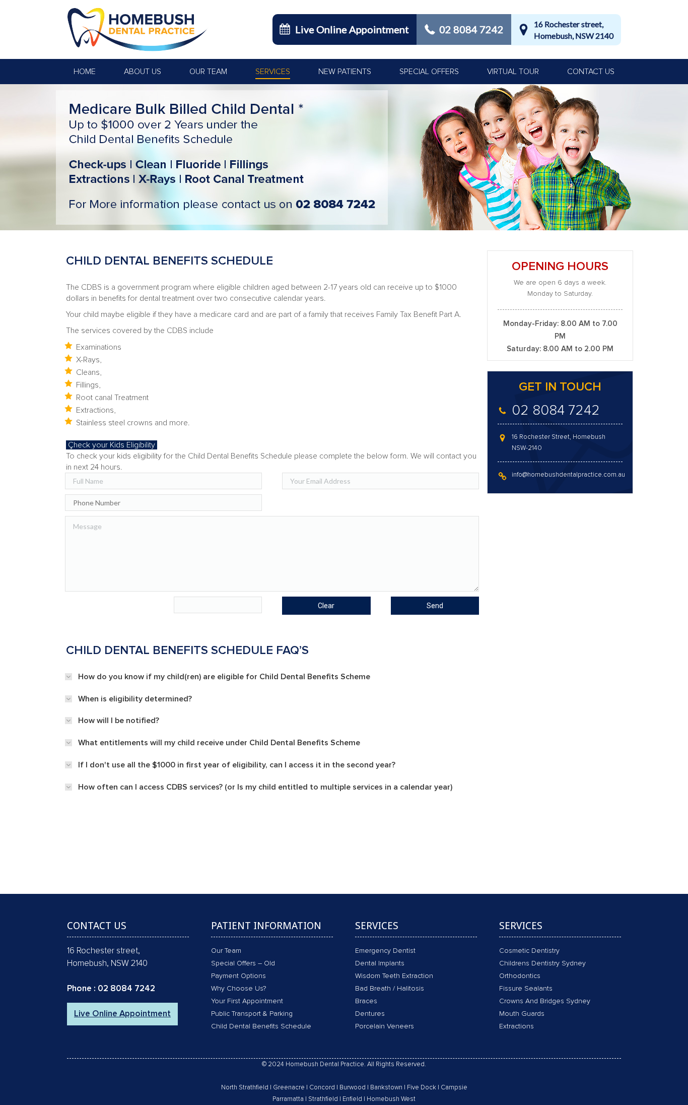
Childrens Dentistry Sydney (542, 963)
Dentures (370, 1013)
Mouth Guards (521, 1013)
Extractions (516, 1026)
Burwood (352, 1087)
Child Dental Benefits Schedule (261, 1026)
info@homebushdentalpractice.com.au (568, 475)
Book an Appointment (351, 888)
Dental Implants (379, 963)
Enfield (352, 1099)
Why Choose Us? (238, 988)
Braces (366, 1001)
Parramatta (288, 1099)
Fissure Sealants (526, 988)
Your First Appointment (247, 1001)
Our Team (226, 950)
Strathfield (323, 1099)
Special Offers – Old (243, 963)
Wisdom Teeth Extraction (394, 976)
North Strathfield (244, 1087)
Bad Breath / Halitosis (389, 988)
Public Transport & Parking (252, 1013)
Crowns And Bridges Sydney (544, 1001)
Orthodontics (519, 976)
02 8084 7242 (471, 29)
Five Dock (421, 1087)
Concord (322, 1087)
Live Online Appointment (352, 29)
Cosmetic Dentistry (529, 950)
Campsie (454, 1087)
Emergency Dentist (385, 950)
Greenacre (289, 1087)
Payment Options (238, 976)
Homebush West (391, 1099)
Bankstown (386, 1087)
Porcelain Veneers (384, 1026)
